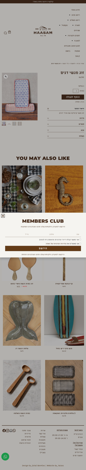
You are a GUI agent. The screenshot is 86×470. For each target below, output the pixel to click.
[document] (43, 235)
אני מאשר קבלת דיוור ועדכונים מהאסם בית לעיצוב (59, 239)
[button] (3, 215)
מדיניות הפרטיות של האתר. (55, 243)
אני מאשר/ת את (62, 243)
